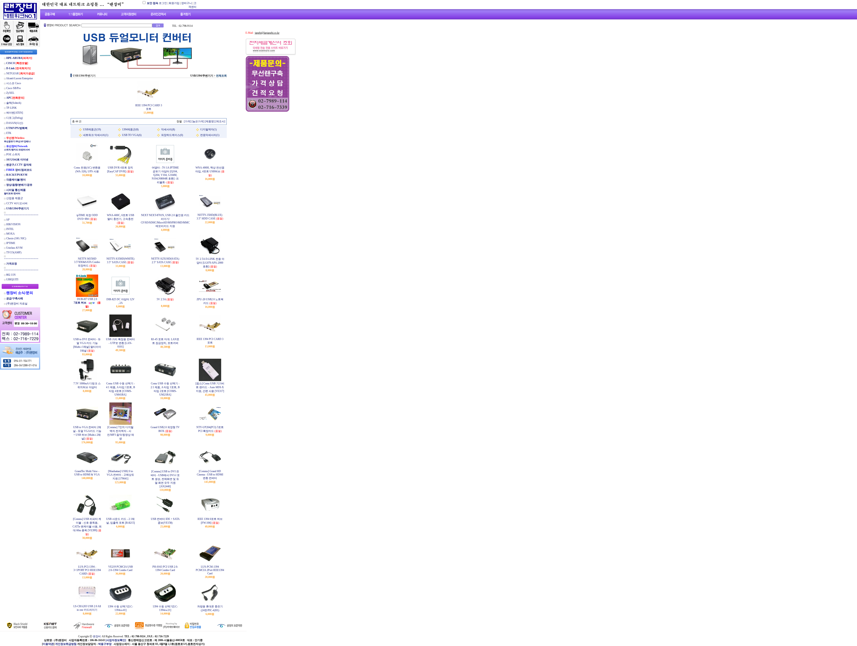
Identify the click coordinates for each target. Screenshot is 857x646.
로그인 (163, 3)
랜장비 (97, 636)
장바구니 (186, 3)
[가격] (187, 121)
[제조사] (220, 121)
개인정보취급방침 (66, 644)
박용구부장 (105, 644)
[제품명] (210, 121)
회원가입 (174, 3)
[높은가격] (198, 121)
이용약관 (48, 644)
